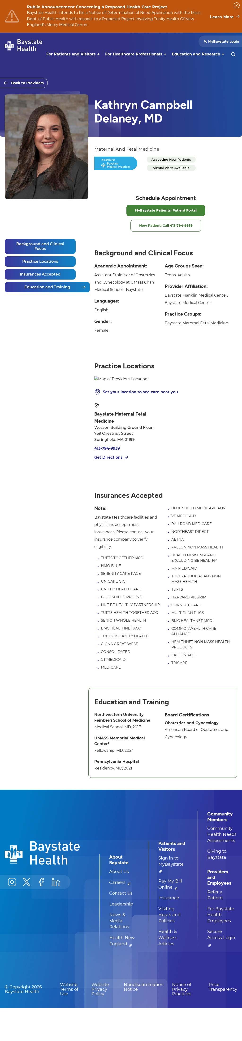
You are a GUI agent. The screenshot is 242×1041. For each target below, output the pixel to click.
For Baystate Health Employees (220, 914)
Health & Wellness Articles (167, 937)
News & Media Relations (119, 920)
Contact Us (121, 893)
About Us (119, 871)
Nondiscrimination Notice (144, 987)
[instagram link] (12, 882)
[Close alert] (237, 5)
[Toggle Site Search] (233, 54)
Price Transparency (223, 987)
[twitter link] (27, 882)
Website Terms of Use (69, 989)
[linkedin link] (56, 882)
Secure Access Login (221, 934)
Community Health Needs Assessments (222, 834)
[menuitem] (71, 54)
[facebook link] (41, 882)
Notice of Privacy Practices (181, 989)
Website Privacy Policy (100, 989)
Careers (118, 882)
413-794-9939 (107, 448)
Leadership (121, 904)
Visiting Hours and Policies (169, 914)
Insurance (168, 898)
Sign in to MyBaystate (171, 861)
